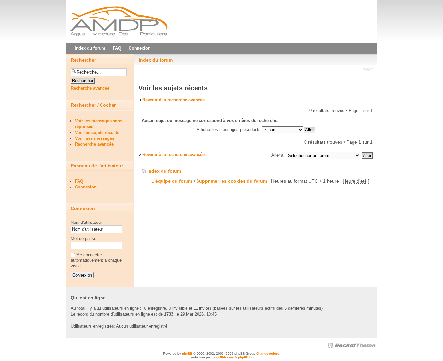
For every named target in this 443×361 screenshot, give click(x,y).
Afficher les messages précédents (229, 129)
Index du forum (156, 60)
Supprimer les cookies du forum (231, 181)
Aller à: (278, 155)
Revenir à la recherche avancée (173, 99)
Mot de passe (83, 238)
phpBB (187, 353)
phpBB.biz (246, 357)
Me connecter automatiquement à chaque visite (96, 260)
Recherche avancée (90, 88)
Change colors (267, 353)
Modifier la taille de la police (368, 69)
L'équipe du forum (171, 181)
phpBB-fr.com (223, 357)
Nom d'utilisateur (86, 222)
